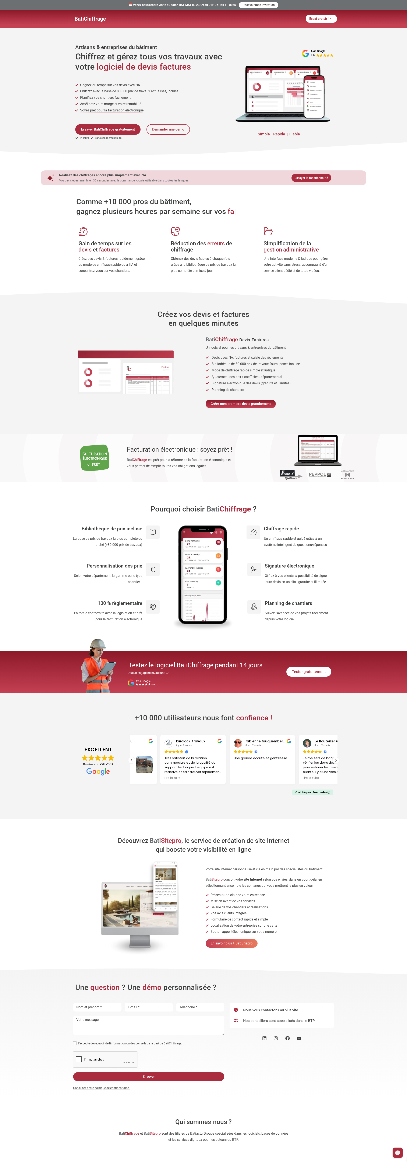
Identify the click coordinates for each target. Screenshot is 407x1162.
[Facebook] (287, 1038)
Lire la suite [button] (144, 778)
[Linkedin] (264, 1038)
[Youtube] (299, 1038)
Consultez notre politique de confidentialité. (101, 1088)
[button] (336, 760)
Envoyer (149, 1077)
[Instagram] (276, 1038)
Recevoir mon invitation (259, 5)
